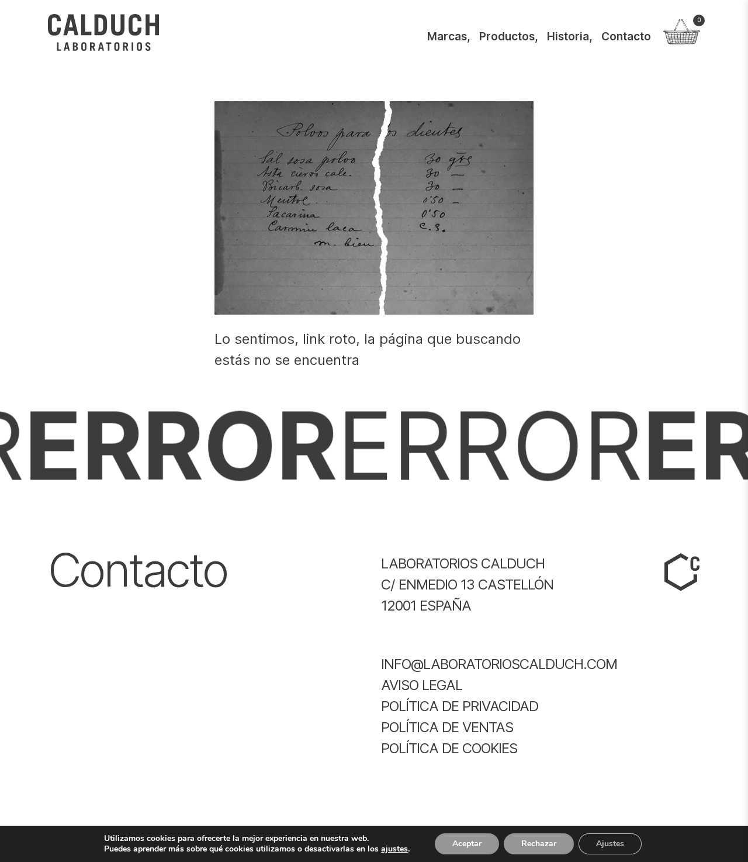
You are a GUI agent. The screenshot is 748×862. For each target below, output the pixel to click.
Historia (568, 36)
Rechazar (538, 843)
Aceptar (467, 843)
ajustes (394, 849)
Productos (507, 36)
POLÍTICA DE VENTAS (447, 727)
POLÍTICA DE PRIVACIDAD (459, 706)
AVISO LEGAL (421, 685)
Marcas (447, 36)
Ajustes (610, 843)
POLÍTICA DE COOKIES (449, 748)
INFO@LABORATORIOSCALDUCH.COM (499, 664)
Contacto (626, 36)
